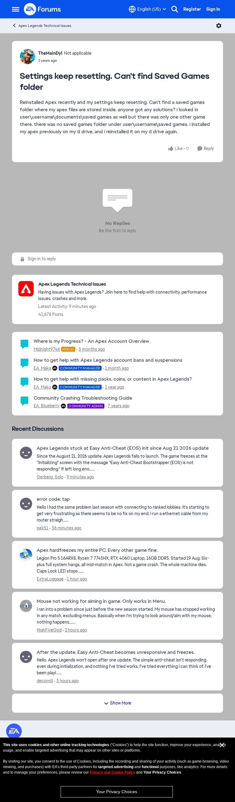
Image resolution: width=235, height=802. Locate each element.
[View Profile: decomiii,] (26, 657)
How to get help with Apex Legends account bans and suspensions (108, 360)
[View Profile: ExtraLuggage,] (26, 555)
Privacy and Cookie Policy (112, 772)
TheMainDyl (50, 53)
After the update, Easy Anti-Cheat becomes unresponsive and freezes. (116, 652)
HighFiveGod (49, 630)
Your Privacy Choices (116, 791)
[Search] (174, 9)
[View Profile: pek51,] (26, 504)
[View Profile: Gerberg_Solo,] (26, 453)
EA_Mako (42, 368)
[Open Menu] (218, 25)
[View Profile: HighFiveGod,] (26, 606)
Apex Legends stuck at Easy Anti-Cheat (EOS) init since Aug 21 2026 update (123, 448)
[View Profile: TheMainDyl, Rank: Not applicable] (27, 56)
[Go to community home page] (42, 9)
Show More (120, 703)
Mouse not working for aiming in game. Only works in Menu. (101, 601)
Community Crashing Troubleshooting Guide (83, 398)
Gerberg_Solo (50, 477)
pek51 (42, 528)
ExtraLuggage (50, 579)
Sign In (213, 9)
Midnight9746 (47, 349)
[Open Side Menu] (15, 9)
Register (192, 9)
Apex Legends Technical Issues (44, 25)
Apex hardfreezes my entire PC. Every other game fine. (97, 550)
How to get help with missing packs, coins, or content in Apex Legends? (113, 379)
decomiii (45, 680)
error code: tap (53, 499)
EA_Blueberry (47, 405)
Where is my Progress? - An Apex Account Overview (91, 341)
